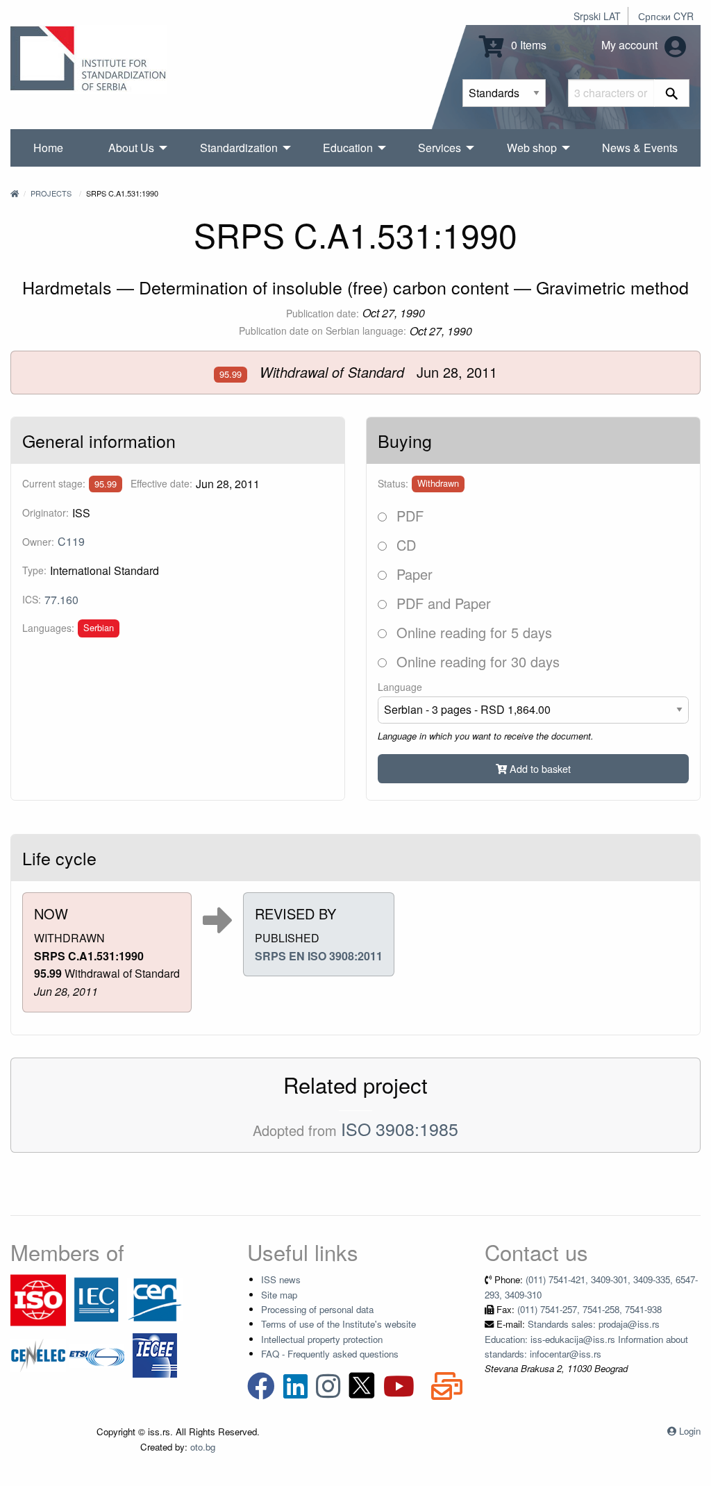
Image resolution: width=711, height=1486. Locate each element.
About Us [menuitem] (131, 148)
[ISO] (38, 1298)
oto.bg (202, 1446)
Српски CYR (666, 16)
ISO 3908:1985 (399, 1128)
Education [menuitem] (348, 148)
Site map (279, 1294)
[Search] (671, 93)
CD (404, 545)
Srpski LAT (597, 16)
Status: (393, 483)
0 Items (527, 45)
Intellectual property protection (322, 1339)
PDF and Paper (441, 603)
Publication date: (322, 313)
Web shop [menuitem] (532, 148)
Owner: (38, 542)
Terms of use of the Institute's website (338, 1323)
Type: (34, 570)
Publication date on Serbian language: (322, 330)
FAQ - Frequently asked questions (330, 1353)
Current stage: (53, 483)
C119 (71, 541)
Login (690, 1430)
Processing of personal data (317, 1309)
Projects (51, 193)
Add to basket (539, 768)
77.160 (61, 600)
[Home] (14, 193)
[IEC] (96, 1298)
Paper (412, 574)
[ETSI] (96, 1354)
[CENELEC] (38, 1354)
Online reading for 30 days (476, 661)
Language (400, 687)
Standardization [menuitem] (239, 148)
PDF (408, 516)
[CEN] (155, 1298)
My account (630, 45)
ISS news (281, 1279)
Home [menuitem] (48, 148)
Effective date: (161, 483)
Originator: (45, 512)
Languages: (48, 628)
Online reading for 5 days (472, 632)
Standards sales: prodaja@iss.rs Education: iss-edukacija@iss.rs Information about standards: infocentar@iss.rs (586, 1338)
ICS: (31, 599)
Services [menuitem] (439, 148)
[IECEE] (155, 1354)
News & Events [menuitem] (640, 148)
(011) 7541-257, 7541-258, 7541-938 (589, 1309)
